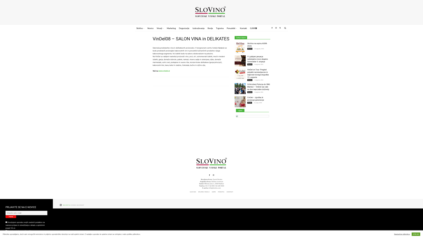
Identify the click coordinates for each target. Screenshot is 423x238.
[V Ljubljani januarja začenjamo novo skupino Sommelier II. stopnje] (240, 60)
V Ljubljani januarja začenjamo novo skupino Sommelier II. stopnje (257, 59)
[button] (285, 28)
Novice (250, 48)
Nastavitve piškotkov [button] (402, 234)
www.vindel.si (164, 71)
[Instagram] (276, 28)
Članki (249, 102)
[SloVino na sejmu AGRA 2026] (240, 47)
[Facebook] (272, 28)
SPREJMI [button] (416, 234)
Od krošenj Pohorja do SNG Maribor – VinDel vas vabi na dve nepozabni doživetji (258, 86)
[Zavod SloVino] (210, 12)
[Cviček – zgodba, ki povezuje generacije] (240, 101)
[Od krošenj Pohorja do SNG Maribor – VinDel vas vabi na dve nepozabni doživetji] (240, 88)
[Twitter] (280, 28)
